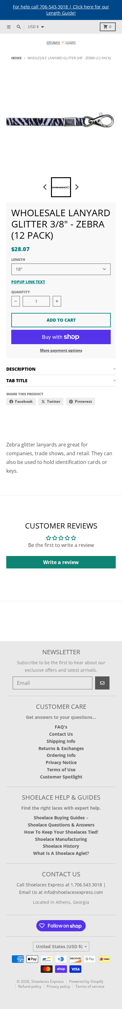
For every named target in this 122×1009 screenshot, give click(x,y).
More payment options (61, 350)
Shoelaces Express (47, 981)
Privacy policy (58, 986)
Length (18, 259)
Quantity (20, 292)
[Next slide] (76, 187)
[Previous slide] (45, 187)
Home (16, 58)
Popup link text (28, 282)
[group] (61, 187)
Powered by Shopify (86, 981)
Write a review (61, 562)
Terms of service (89, 986)
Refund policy (29, 986)
